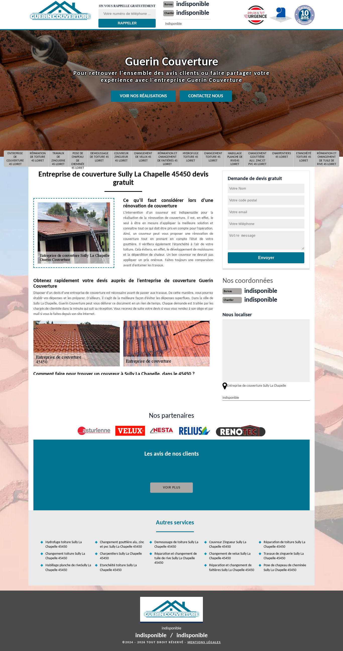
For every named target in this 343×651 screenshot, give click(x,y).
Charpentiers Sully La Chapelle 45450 (121, 556)
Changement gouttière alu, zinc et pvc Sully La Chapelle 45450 (122, 544)
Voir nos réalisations (143, 96)
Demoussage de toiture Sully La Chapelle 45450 (176, 544)
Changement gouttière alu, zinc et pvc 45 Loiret (257, 159)
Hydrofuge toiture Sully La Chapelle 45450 (63, 544)
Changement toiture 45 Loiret (213, 157)
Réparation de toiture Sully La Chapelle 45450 (284, 544)
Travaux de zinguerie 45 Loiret (58, 159)
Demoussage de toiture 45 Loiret (99, 157)
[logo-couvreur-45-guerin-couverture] (60, 11)
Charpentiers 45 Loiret (281, 155)
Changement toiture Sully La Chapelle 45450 (65, 556)
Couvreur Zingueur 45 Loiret (121, 157)
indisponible (192, 4)
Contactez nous (205, 96)
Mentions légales (204, 642)
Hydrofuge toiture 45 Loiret (191, 157)
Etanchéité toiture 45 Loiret (303, 157)
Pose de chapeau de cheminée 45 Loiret (77, 159)
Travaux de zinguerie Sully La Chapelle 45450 (284, 556)
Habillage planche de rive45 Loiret (235, 159)
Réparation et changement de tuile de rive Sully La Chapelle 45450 (175, 558)
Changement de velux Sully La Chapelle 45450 (230, 556)
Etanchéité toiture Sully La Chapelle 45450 (118, 567)
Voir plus (171, 488)
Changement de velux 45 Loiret (143, 157)
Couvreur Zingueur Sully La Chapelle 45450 (227, 544)
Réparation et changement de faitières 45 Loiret (167, 159)
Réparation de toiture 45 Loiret (38, 157)
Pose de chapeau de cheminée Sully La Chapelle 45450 (285, 567)
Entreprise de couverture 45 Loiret (15, 159)
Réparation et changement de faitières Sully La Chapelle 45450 (231, 567)
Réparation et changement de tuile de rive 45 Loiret (326, 159)
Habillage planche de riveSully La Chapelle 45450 (68, 567)
